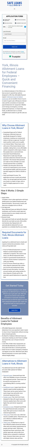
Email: (4, 38)
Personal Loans (7, 375)
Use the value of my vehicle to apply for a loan (15, 27)
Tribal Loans (6, 422)
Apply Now (14, 310)
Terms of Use (8, 53)
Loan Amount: (7, 31)
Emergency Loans (8, 407)
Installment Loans (8, 387)
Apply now (14, 46)
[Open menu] (14, 9)
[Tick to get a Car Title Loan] (25, 27)
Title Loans (6, 414)
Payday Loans (7, 397)
